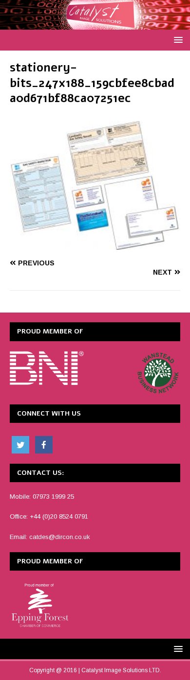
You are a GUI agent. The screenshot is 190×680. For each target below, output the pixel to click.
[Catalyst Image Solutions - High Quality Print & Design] (95, 24)
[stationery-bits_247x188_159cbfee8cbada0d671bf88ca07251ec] (95, 244)
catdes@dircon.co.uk (59, 537)
